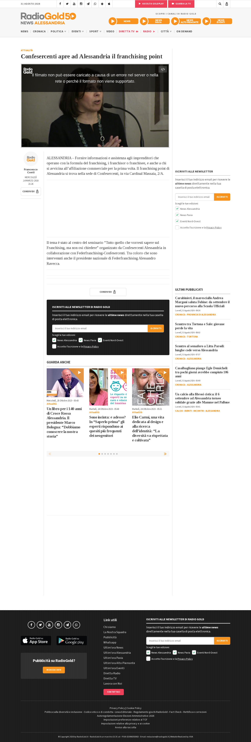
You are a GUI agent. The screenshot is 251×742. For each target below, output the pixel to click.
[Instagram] (81, 4)
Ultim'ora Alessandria (117, 653)
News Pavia (89, 340)
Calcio (179, 411)
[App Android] (102, 4)
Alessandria (194, 358)
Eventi (77, 31)
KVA (191, 736)
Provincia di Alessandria (201, 314)
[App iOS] (109, 4)
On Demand (184, 31)
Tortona (192, 336)
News (24, 31)
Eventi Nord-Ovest (113, 340)
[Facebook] (60, 4)
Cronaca (39, 31)
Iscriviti (155, 328)
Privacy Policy (91, 347)
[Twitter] (67, 4)
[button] (31, 191)
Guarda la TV (183, 3)
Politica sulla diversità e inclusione (63, 712)
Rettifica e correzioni (195, 712)
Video (110, 31)
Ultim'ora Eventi (113, 668)
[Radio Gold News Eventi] (217, 21)
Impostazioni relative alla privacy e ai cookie (125, 723)
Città (165, 31)
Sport (94, 31)
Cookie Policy (134, 708)
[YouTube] (74, 4)
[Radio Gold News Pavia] (155, 21)
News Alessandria (67, 340)
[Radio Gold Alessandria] (48, 18)
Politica (57, 31)
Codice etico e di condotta (98, 712)
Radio (147, 31)
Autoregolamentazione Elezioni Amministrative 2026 (125, 716)
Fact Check (175, 712)
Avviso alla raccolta (125, 727)
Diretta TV (127, 31)
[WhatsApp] (95, 4)
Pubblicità (109, 637)
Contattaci (113, 692)
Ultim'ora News (113, 648)
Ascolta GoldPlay (153, 3)
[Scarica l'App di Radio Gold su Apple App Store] (36, 640)
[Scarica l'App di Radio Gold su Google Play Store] (72, 640)
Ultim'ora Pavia (113, 658)
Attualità (27, 50)
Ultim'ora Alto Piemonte (119, 663)
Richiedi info (53, 669)
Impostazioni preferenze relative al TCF (125, 720)
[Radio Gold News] (123, 21)
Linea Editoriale (123, 712)
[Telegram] (88, 4)
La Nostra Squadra (114, 632)
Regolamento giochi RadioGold (151, 712)
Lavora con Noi (112, 684)
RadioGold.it (82, 736)
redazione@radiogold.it (158, 736)
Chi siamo (109, 627)
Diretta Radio (111, 673)
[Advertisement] (108, 208)
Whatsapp (109, 642)
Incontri (198, 411)
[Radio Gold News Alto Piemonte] (186, 21)
